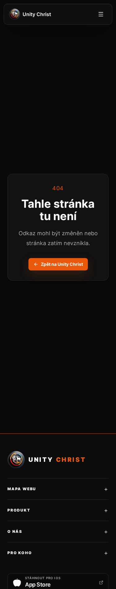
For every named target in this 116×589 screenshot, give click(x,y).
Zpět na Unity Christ (62, 264)
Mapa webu (58, 489)
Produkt (58, 510)
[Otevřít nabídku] (101, 14)
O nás (58, 531)
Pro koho (58, 553)
